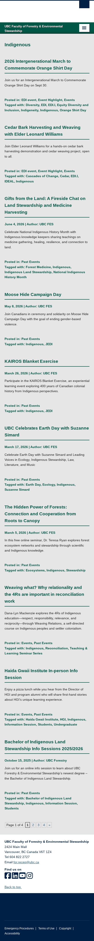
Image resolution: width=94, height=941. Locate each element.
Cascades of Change (42, 176)
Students (45, 724)
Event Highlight (50, 100)
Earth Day (33, 484)
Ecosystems (35, 570)
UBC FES (46, 224)
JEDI (48, 344)
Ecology (48, 484)
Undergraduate (65, 724)
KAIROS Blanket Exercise (32, 361)
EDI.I (51, 105)
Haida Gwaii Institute (42, 719)
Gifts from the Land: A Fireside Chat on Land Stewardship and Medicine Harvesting (45, 205)
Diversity (32, 105)
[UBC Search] (84, 6)
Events (69, 100)
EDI (43, 105)
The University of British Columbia (34, 9)
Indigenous (49, 110)
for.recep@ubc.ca (26, 862)
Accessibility (12, 933)
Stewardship (76, 570)
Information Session (20, 724)
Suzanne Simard (17, 489)
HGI (63, 719)
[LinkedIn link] (15, 877)
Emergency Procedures (19, 928)
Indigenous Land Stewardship (28, 272)
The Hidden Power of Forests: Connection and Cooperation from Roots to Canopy (40, 514)
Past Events (30, 262)
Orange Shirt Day (73, 110)
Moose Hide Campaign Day (33, 294)
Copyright (65, 928)
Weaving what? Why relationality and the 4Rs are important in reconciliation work (44, 594)
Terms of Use (46, 928)
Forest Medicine (38, 267)
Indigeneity (29, 110)
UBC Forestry (56, 760)
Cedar (64, 176)
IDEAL (9, 181)
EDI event (28, 100)
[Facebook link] (8, 877)
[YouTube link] (22, 877)
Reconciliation (56, 648)
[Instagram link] (29, 877)
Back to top (13, 887)
